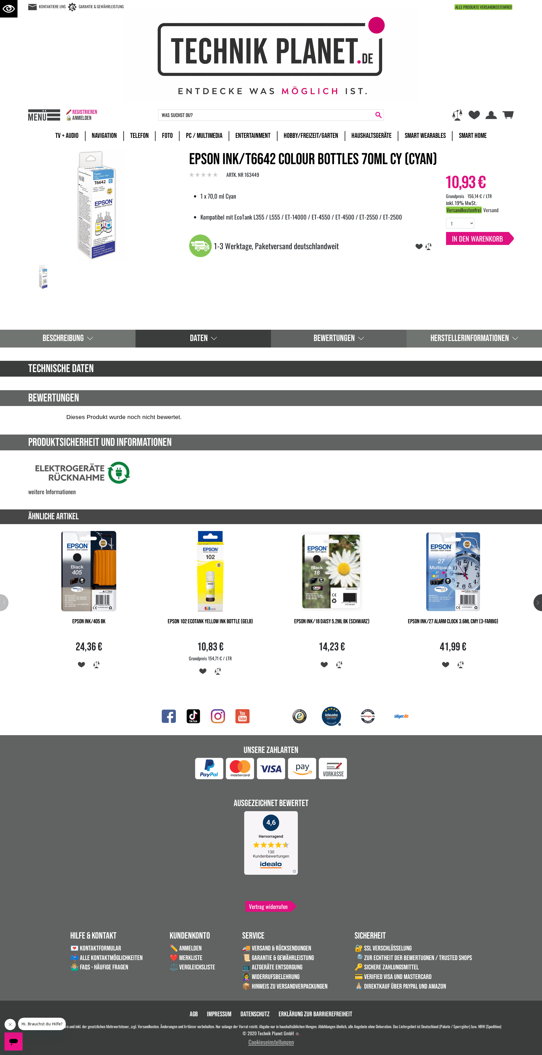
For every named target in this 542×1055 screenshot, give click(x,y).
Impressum (219, 1014)
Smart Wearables (425, 136)
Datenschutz (255, 1014)
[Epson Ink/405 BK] (89, 570)
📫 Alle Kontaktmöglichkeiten (106, 958)
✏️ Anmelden (186, 948)
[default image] (101, 204)
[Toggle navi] (44, 115)
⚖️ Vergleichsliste (192, 967)
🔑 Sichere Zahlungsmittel (387, 967)
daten (199, 338)
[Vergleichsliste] (457, 115)
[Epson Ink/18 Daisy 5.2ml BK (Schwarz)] (331, 570)
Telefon (139, 136)
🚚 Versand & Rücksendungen (276, 948)
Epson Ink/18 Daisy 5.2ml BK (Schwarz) (332, 621)
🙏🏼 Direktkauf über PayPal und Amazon (400, 986)
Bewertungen (334, 338)
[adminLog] (297, 1033)
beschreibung (63, 338)
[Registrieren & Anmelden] (81, 115)
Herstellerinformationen (469, 338)
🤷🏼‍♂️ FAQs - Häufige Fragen (99, 967)
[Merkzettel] (474, 115)
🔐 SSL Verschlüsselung (383, 948)
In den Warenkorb (477, 238)
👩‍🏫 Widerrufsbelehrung (271, 977)
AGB (194, 1014)
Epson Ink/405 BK (89, 621)
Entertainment (252, 136)
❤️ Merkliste (186, 958)
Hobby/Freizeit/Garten (311, 136)
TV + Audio (66, 136)
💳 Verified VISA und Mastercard (393, 977)
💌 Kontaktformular (95, 948)
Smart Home (473, 136)
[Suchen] (378, 115)
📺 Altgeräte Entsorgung (272, 967)
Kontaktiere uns (52, 6)
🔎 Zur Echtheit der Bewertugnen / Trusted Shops (413, 958)
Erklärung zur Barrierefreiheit (315, 1014)
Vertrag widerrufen (268, 906)
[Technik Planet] (271, 54)
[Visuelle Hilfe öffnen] (9, 9)
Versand (491, 210)
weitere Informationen (52, 491)
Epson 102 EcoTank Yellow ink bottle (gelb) (210, 621)
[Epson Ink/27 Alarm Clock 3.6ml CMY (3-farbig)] (453, 570)
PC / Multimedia (204, 136)
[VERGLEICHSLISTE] (428, 246)
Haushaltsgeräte (371, 136)
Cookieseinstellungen (271, 1042)
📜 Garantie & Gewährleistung (278, 958)
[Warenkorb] (508, 114)
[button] (538, 602)
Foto (167, 136)
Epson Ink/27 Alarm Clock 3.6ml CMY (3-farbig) (453, 621)
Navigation (104, 136)
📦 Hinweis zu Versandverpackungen (284, 986)
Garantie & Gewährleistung (101, 6)
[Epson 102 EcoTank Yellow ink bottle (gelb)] (210, 570)
